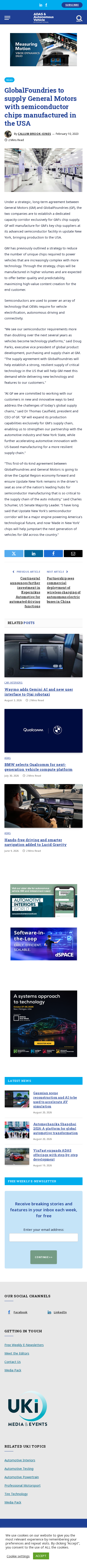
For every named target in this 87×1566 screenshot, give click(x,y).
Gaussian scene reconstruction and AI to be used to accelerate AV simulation (55, 1099)
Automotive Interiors (19, 1460)
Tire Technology (16, 1494)
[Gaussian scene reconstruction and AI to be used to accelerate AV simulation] (17, 1098)
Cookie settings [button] (18, 1556)
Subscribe (72, 4)
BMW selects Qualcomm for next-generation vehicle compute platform (38, 767)
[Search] (79, 18)
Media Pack (12, 1370)
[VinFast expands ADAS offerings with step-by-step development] (17, 1156)
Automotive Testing (18, 1468)
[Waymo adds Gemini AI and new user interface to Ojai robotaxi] (43, 655)
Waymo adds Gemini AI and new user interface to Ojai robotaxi (38, 692)
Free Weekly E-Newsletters (24, 1345)
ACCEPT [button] (41, 1556)
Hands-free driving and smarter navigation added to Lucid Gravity (35, 842)
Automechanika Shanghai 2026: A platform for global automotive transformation (55, 1128)
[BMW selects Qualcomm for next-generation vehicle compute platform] (43, 731)
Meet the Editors (16, 1353)
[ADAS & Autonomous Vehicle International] (43, 18)
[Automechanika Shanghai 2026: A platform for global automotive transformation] (17, 1130)
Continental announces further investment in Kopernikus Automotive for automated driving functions (24, 592)
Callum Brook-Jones (34, 134)
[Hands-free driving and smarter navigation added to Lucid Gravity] (43, 806)
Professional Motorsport (22, 1485)
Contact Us (12, 1362)
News (9, 79)
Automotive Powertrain (21, 1477)
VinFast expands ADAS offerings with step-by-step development (55, 1154)
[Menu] (7, 18)
